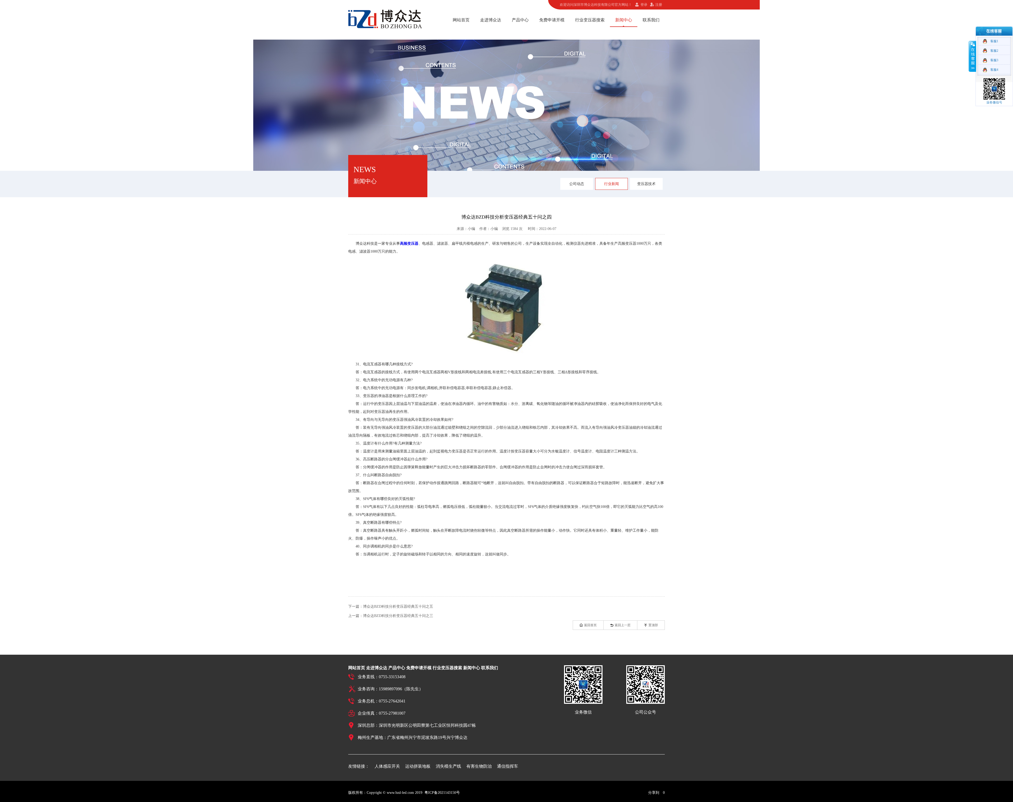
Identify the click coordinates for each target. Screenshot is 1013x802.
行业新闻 (611, 184)
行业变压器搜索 (590, 20)
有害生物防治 (479, 766)
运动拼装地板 (418, 766)
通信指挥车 (507, 766)
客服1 (994, 41)
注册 (658, 5)
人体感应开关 (387, 766)
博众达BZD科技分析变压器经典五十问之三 (398, 616)
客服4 (994, 70)
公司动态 (576, 184)
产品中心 (520, 20)
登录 (644, 5)
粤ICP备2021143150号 (442, 793)
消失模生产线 (448, 766)
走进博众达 (490, 20)
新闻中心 (623, 20)
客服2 (994, 51)
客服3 (994, 60)
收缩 (972, 56)
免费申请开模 (552, 20)
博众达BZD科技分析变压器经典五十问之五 (398, 606)
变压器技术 (646, 184)
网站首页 (461, 20)
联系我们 (651, 20)
